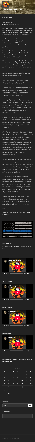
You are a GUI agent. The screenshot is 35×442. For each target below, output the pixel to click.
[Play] (4, 274)
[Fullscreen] (30, 274)
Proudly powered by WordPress (10, 438)
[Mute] (28, 274)
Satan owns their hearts (11, 25)
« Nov (8, 393)
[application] (17, 266)
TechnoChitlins (12, 9)
